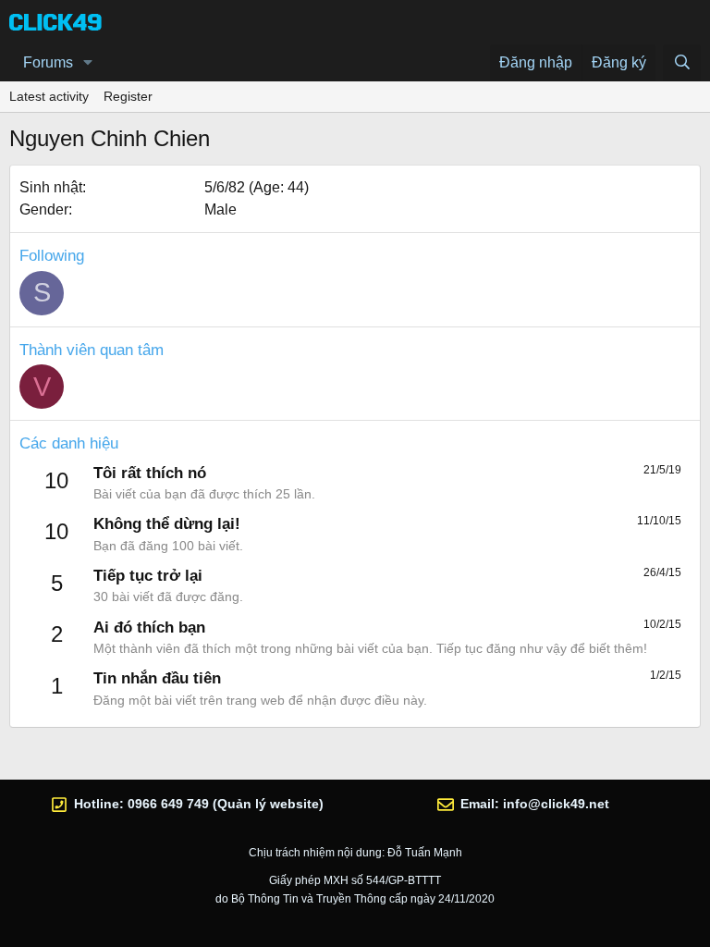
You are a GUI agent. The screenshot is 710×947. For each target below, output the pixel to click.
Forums (48, 62)
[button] (88, 62)
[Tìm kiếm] (682, 62)
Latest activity (49, 96)
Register (128, 96)
